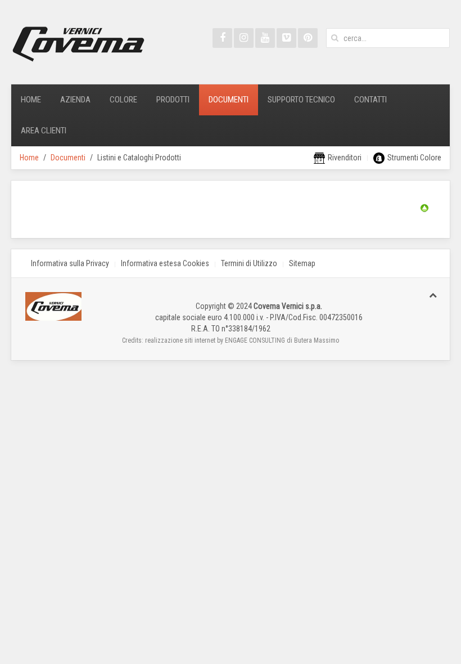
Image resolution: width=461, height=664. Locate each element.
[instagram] (244, 38)
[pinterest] (308, 38)
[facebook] (222, 38)
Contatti (370, 100)
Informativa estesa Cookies (165, 263)
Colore (123, 100)
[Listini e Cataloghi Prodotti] (424, 207)
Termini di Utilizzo (249, 263)
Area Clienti (43, 130)
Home (31, 100)
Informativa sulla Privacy (70, 263)
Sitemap (302, 263)
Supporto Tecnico (301, 100)
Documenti (228, 100)
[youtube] (265, 38)
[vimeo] (286, 38)
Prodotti (172, 100)
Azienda (75, 100)
